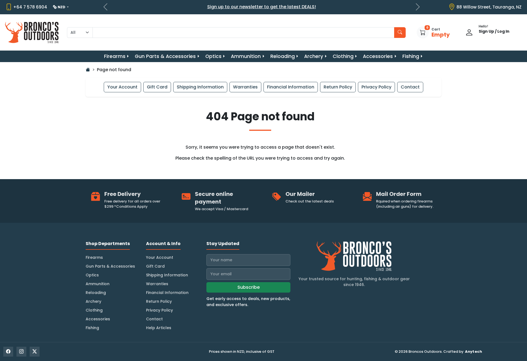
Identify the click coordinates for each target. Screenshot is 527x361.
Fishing (410, 56)
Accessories (378, 56)
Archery (313, 56)
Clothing (343, 56)
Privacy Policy (376, 87)
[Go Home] (88, 69)
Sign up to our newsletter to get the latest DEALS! (261, 7)
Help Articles (158, 328)
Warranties (245, 87)
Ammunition (246, 56)
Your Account (122, 87)
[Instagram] (21, 352)
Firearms (114, 56)
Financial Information (290, 87)
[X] (35, 352)
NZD (62, 7)
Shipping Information (200, 87)
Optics (213, 56)
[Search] (400, 32)
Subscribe (248, 287)
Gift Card (157, 87)
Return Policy (338, 87)
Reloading (282, 56)
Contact (410, 87)
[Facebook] (8, 352)
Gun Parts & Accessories (165, 56)
